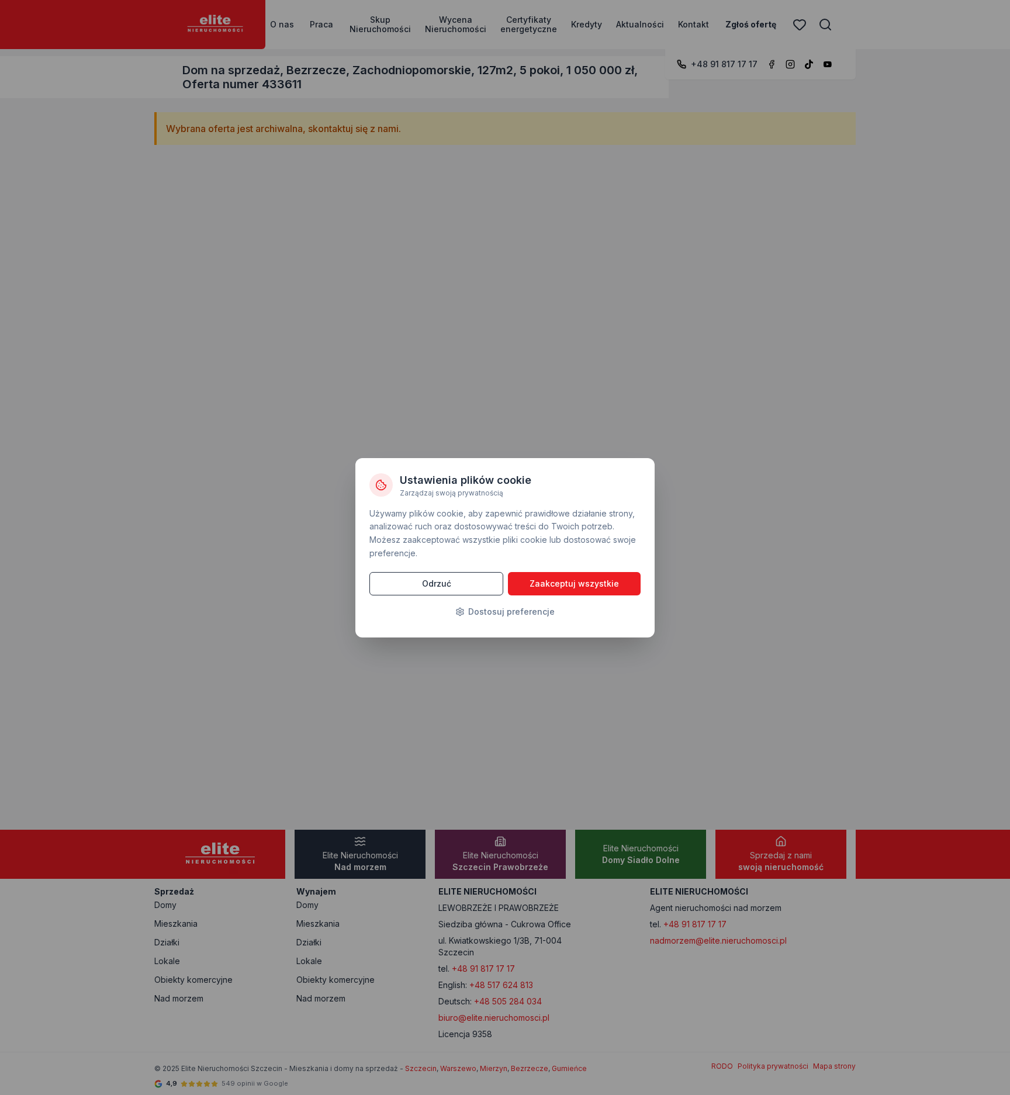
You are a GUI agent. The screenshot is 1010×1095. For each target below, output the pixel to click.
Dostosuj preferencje (511, 611)
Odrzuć (436, 583)
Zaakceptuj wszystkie (574, 583)
